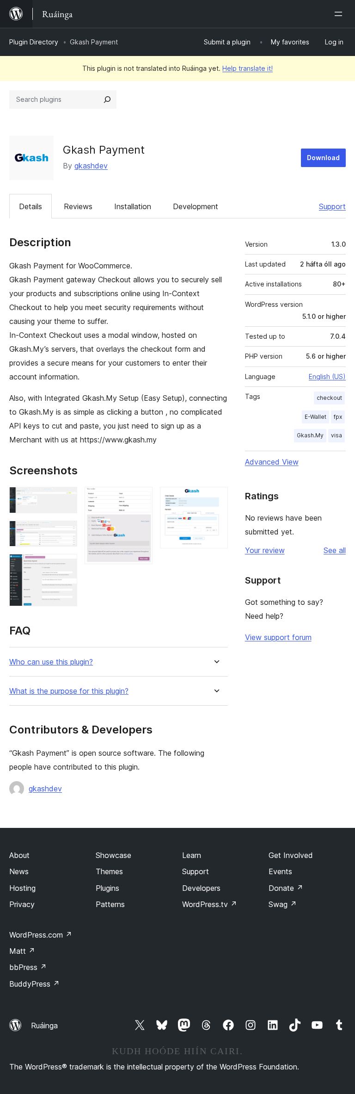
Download (323, 158)
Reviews (78, 206)
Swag (283, 904)
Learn (191, 855)
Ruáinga (44, 1025)
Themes (109, 871)
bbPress (28, 967)
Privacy (22, 904)
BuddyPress (34, 983)
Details (30, 206)
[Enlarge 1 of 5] (64, 499)
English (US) (327, 376)
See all (335, 550)
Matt (22, 951)
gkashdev (91, 165)
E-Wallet (315, 416)
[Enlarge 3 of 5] (64, 566)
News (19, 871)
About (19, 855)
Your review (265, 550)
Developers (201, 888)
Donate (286, 888)
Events (280, 871)
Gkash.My (310, 435)
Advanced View (272, 461)
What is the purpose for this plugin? (69, 691)
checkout (329, 397)
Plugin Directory (33, 42)
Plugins (107, 888)
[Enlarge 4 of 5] (140, 499)
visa (336, 435)
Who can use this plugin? (51, 662)
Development (195, 206)
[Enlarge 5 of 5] (215, 499)
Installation (132, 206)
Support (332, 206)
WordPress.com (40, 934)
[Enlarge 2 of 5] (64, 533)
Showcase (113, 855)
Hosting (22, 888)
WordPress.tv (209, 904)
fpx (338, 416)
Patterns (110, 904)
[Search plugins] (107, 99)
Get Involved (291, 855)
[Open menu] (340, 14)
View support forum (278, 637)
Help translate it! (247, 68)
